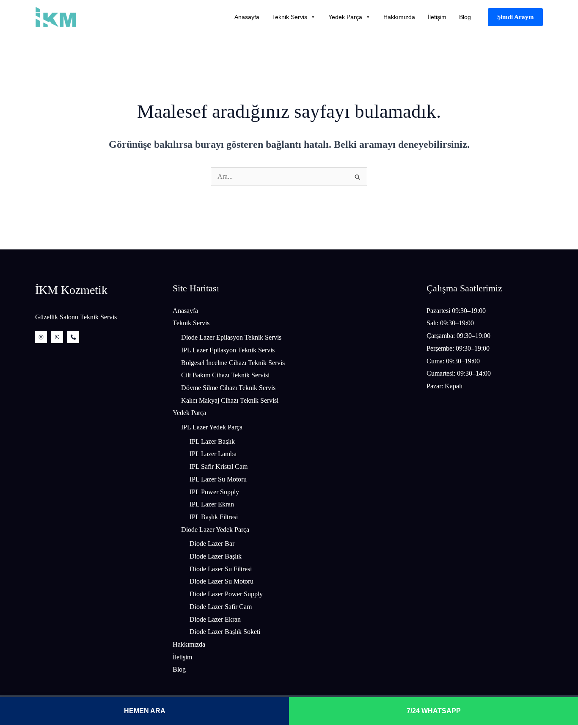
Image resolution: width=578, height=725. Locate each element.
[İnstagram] (41, 337)
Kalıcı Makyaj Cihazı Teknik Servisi (229, 400)
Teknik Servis (289, 17)
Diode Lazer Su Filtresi (221, 569)
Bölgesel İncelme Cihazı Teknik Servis (233, 362)
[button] (515, 17)
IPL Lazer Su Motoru (218, 479)
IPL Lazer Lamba (213, 453)
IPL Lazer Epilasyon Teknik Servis (228, 350)
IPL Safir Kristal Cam (219, 466)
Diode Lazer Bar (212, 543)
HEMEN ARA (144, 710)
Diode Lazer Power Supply (226, 594)
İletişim (437, 17)
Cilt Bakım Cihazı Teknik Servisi (225, 375)
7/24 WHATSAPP (434, 710)
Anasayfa (246, 17)
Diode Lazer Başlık (216, 556)
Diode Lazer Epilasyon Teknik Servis (231, 337)
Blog (465, 17)
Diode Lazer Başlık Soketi (225, 631)
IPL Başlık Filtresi (214, 516)
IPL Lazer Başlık (212, 441)
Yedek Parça (345, 17)
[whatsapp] (57, 337)
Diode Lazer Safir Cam (221, 606)
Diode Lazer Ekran (215, 619)
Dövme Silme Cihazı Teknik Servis (228, 387)
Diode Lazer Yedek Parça (215, 529)
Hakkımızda (399, 17)
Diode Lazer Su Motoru (221, 581)
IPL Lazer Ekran (212, 504)
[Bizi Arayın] (73, 337)
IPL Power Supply (214, 491)
